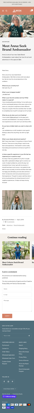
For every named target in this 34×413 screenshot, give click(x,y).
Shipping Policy (23, 348)
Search (21, 345)
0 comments (10, 222)
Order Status (6, 352)
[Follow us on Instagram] (8, 382)
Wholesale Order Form (8, 358)
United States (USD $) (8, 388)
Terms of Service (17, 283)
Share (4, 228)
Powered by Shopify (17, 394)
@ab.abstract (14, 117)
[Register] (29, 335)
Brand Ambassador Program (24, 370)
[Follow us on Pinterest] (12, 382)
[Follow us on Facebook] (4, 382)
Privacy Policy (6, 283)
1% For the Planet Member (24, 365)
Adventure (5, 41)
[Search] (6, 11)
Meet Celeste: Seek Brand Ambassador (12, 263)
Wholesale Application (8, 355)
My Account (5, 345)
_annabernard (6, 94)
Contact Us (5, 348)
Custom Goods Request (6, 362)
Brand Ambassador (19, 225)
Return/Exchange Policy (24, 353)
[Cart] (31, 11)
